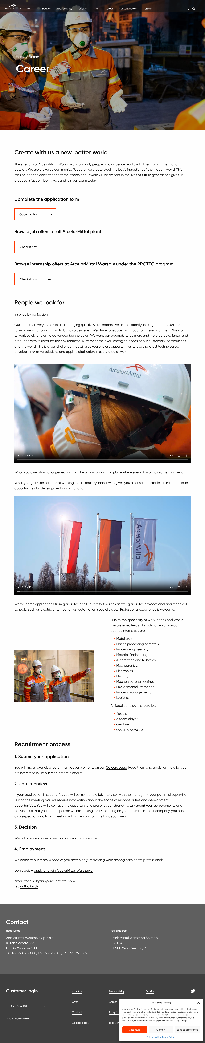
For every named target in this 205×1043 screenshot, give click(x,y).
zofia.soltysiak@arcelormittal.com (49, 881)
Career (109, 8)
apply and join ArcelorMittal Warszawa (63, 870)
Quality (83, 8)
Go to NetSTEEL (21, 1006)
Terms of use (116, 1022)
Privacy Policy (168, 1037)
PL (187, 8)
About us (46, 8)
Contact (147, 8)
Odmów (160, 1029)
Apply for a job (117, 1012)
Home (20, 57)
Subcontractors (128, 8)
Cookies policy (80, 1022)
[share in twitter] (193, 992)
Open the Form (29, 214)
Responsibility (64, 8)
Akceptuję (134, 1029)
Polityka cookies (154, 1037)
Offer (96, 8)
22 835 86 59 (29, 886)
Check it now (28, 247)
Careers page (116, 767)
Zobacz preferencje (187, 1029)
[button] (198, 1002)
